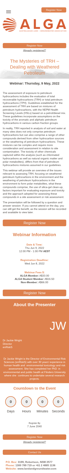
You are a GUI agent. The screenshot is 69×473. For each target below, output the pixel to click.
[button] (8, 11)
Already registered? (34, 50)
